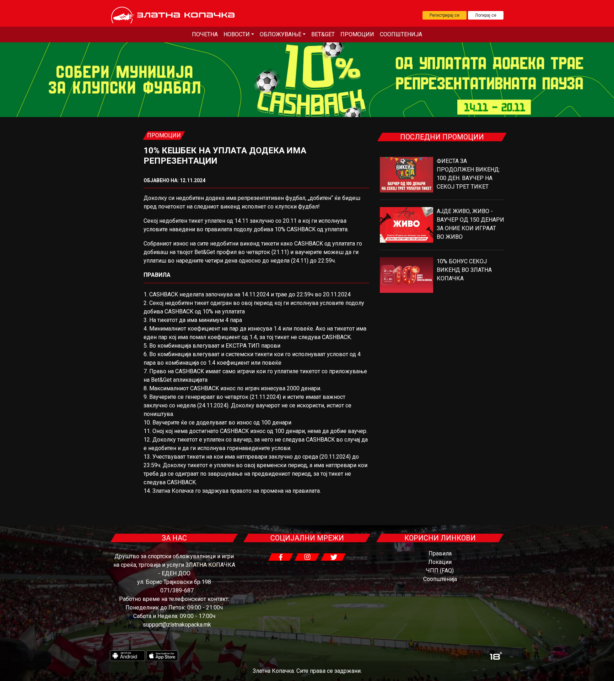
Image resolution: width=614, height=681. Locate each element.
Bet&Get (323, 34)
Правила (440, 553)
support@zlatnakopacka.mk (177, 624)
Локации (440, 562)
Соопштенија (401, 34)
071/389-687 (177, 590)
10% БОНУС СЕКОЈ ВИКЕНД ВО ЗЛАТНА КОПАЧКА (464, 270)
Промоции (357, 34)
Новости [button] (236, 34)
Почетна (205, 34)
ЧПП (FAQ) (440, 570)
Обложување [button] (280, 34)
